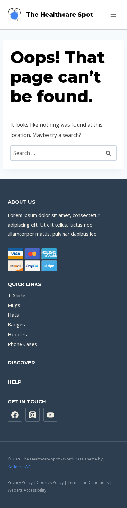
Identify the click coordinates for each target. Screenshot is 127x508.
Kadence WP (19, 467)
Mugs (14, 305)
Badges (16, 324)
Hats (13, 314)
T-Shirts (17, 295)
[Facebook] (15, 415)
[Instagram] (32, 415)
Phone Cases (22, 344)
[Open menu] (113, 14)
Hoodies (17, 334)
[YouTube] (50, 415)
